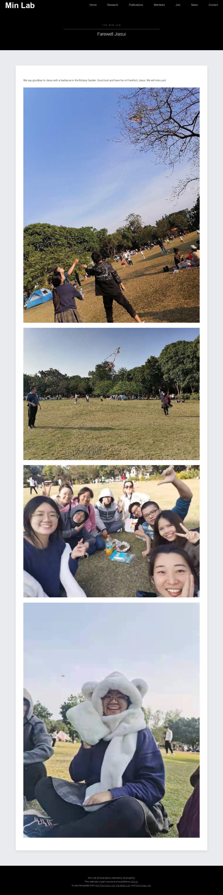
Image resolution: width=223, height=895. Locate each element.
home (93, 4)
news (194, 4)
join (178, 4)
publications (136, 4)
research (112, 4)
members (159, 4)
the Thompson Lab (105, 885)
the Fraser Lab (143, 885)
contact (213, 4)
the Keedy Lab (123, 885)
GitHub (134, 881)
